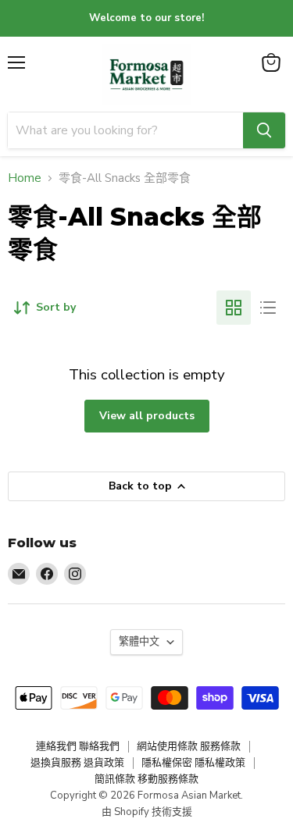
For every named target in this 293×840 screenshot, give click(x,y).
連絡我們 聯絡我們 (78, 746)
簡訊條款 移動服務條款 (146, 779)
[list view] (268, 307)
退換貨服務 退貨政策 (77, 763)
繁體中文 (139, 642)
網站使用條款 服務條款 (189, 746)
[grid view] (233, 307)
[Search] (264, 130)
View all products (147, 415)
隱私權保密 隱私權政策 (193, 763)
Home (24, 178)
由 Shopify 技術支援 (147, 812)
